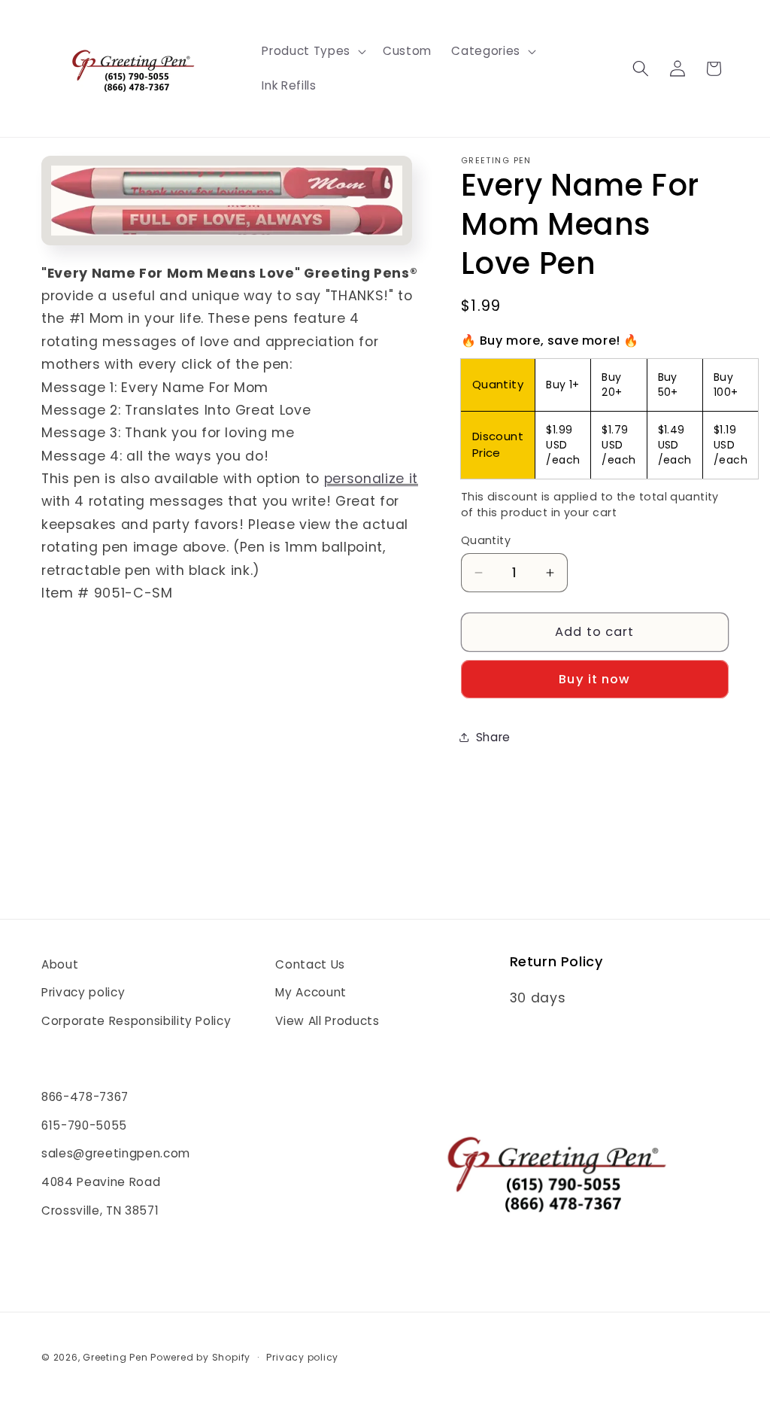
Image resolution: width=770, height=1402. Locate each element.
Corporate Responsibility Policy (136, 1021)
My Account (311, 992)
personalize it (371, 479)
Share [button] (493, 737)
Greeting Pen (116, 1357)
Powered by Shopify (200, 1357)
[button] (312, 51)
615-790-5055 (84, 1125)
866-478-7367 (85, 1097)
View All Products (327, 1021)
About (59, 964)
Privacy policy (83, 992)
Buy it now (594, 679)
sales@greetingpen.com (115, 1153)
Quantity (486, 540)
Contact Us (310, 964)
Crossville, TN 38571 (100, 1210)
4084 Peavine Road (100, 1182)
